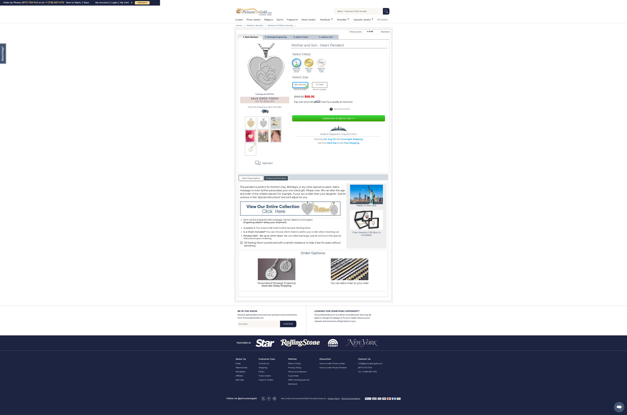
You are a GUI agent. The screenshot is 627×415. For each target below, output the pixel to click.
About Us (241, 359)
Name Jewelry (309, 19)
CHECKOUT (142, 3)
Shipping (263, 367)
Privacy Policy (295, 367)
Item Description (251, 178)
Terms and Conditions (350, 398)
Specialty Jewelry (362, 19)
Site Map (240, 380)
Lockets (239, 19)
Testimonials (241, 367)
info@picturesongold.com (370, 363)
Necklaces (325, 19)
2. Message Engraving (276, 37)
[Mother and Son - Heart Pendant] (264, 67)
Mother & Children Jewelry (280, 25)
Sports (280, 19)
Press (238, 363)
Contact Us (264, 363)
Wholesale (240, 371)
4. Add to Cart (326, 37)
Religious (268, 19)
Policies (292, 359)
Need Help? (267, 163)
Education (325, 359)
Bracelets (341, 19)
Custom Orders (266, 380)
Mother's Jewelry (255, 25)
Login (114, 2)
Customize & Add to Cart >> (338, 118)
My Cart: (126, 2)
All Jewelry (382, 19)
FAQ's (261, 371)
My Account (102, 2)
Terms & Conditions (297, 371)
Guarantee (293, 375)
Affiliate (239, 375)
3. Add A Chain (301, 37)
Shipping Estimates (276, 178)
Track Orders (265, 375)
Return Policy (294, 363)
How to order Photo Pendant (333, 367)
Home (239, 25)
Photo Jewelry (254, 19)
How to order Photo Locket (332, 363)
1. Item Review (250, 37)
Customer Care (267, 359)
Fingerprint (292, 19)
